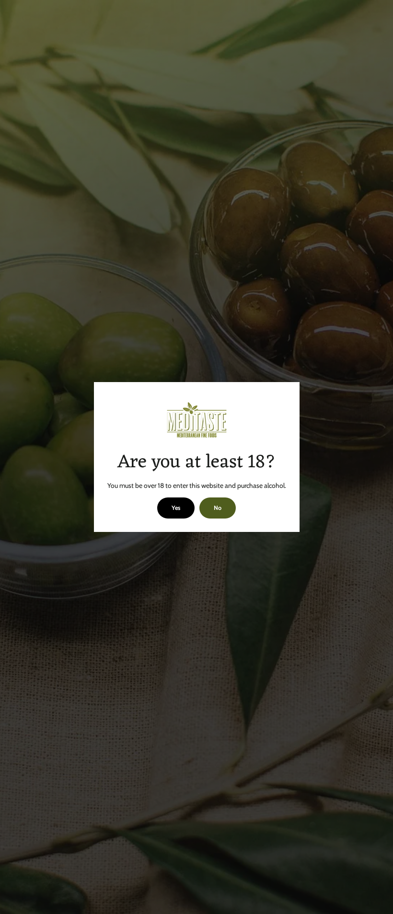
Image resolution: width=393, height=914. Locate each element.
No (217, 507)
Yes (176, 507)
